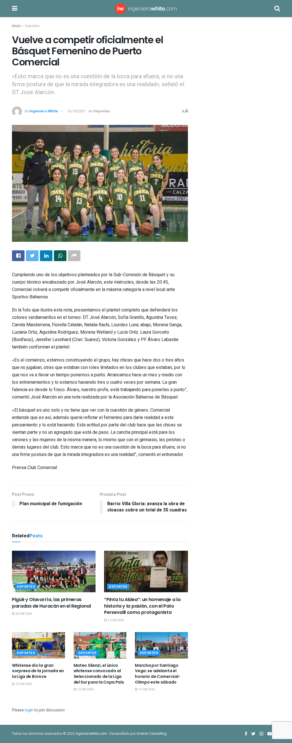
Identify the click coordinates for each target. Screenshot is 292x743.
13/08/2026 (23, 684)
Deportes (32, 25)
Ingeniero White (43, 111)
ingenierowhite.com (91, 733)
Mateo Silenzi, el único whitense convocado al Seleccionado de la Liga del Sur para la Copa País (99, 673)
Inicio (16, 25)
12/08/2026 (85, 689)
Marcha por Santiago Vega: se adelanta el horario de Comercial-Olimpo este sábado (157, 673)
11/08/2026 (146, 689)
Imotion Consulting (152, 733)
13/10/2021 (76, 111)
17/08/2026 (115, 620)
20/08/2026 (23, 613)
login (29, 710)
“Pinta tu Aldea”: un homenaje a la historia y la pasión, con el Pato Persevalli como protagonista (142, 606)
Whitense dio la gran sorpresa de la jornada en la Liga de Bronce (38, 670)
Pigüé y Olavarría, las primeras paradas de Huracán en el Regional (51, 602)
